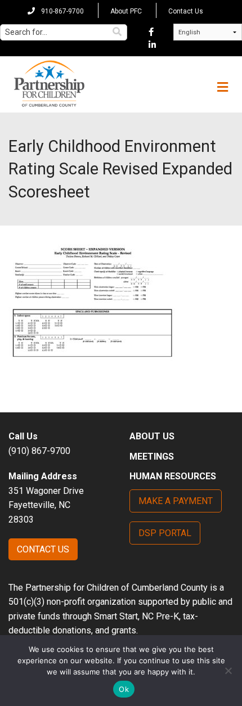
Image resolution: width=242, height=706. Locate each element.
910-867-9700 (61, 11)
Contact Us (185, 11)
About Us (151, 436)
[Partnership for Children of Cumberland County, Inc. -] (48, 84)
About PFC (126, 11)
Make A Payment (175, 501)
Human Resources (172, 476)
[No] (228, 670)
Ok (124, 689)
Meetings (151, 456)
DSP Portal (164, 533)
